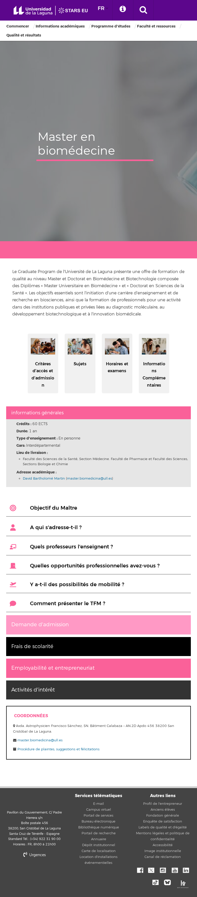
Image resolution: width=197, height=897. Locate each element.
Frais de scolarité (32, 646)
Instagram (162, 870)
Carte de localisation (99, 851)
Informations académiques (60, 26)
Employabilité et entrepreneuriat (53, 668)
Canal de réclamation (162, 857)
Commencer (17, 26)
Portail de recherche (99, 833)
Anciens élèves (163, 810)
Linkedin (186, 870)
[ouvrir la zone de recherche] (143, 10)
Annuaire (98, 839)
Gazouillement (151, 870)
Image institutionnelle (162, 851)
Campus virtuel (98, 810)
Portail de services (98, 816)
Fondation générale (162, 816)
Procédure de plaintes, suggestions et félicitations (58, 749)
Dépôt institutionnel (98, 845)
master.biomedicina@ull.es (89, 478)
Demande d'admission (40, 624)
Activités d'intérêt (33, 690)
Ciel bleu (168, 882)
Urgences (37, 855)
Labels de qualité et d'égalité (163, 827)
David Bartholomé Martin (44, 478)
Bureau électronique (98, 821)
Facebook (139, 870)
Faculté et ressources (156, 26)
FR (101, 8)
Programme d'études (110, 26)
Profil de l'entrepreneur (162, 804)
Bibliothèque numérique (98, 827)
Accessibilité (163, 845)
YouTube (174, 870)
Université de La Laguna (53, 10)
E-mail (98, 804)
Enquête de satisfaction (162, 821)
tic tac (157, 882)
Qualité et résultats (23, 35)
